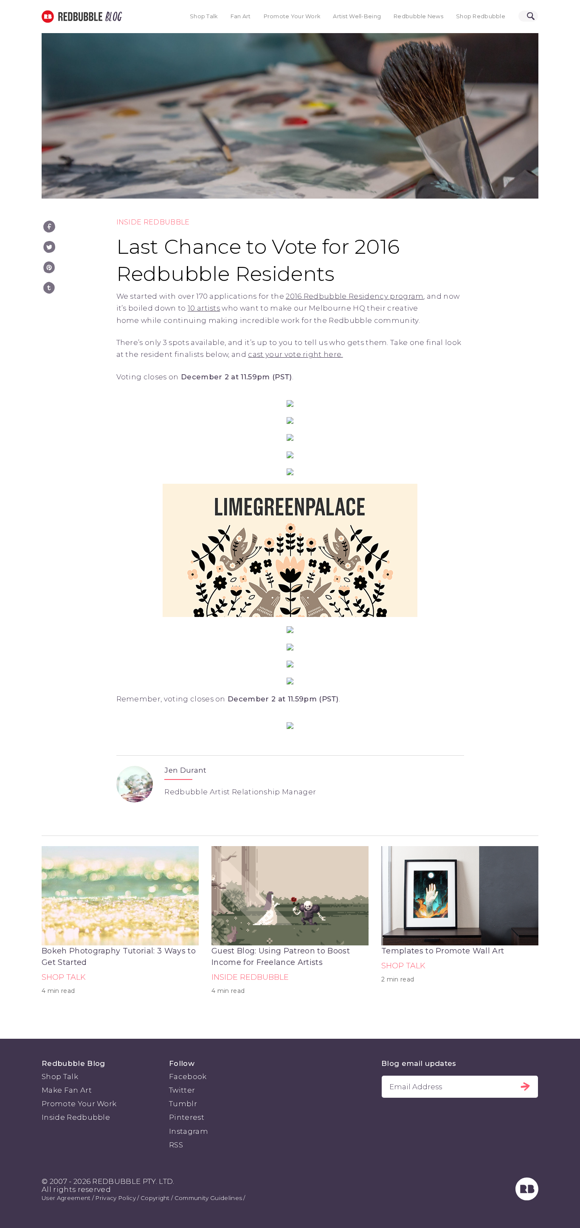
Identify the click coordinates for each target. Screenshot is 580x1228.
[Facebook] (49, 226)
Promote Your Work (292, 16)
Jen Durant (185, 770)
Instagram (188, 1131)
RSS (176, 1145)
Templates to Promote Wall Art (442, 951)
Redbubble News (418, 16)
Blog (112, 16)
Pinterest (186, 1117)
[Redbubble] (526, 1198)
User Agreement (66, 1197)
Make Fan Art (67, 1090)
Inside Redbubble (153, 222)
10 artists (204, 308)
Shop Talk (204, 16)
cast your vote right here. (295, 354)
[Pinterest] (49, 267)
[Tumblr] (49, 287)
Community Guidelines (208, 1197)
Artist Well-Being (357, 16)
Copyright (155, 1197)
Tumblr (183, 1103)
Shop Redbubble (480, 16)
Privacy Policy (115, 1197)
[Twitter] (49, 247)
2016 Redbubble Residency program (354, 296)
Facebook (188, 1076)
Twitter (182, 1090)
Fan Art (241, 16)
